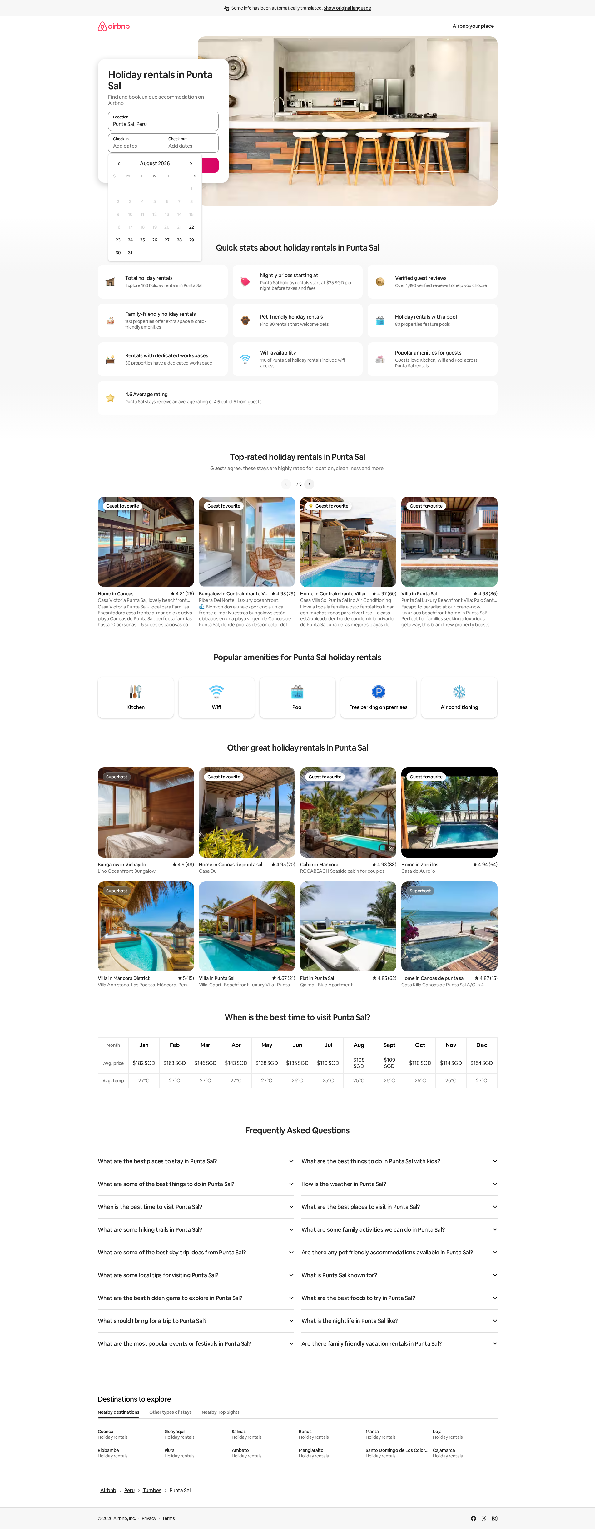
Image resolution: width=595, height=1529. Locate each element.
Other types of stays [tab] (170, 1412)
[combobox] (163, 124)
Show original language (347, 8)
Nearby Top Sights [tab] (221, 1412)
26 (154, 240)
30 (118, 253)
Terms (168, 1518)
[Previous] (286, 484)
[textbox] (135, 146)
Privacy (149, 1518)
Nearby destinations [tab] (118, 1412)
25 (142, 240)
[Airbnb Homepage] (114, 26)
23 (118, 240)
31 (130, 253)
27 (167, 240)
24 (130, 240)
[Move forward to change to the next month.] (191, 164)
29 (191, 240)
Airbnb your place (473, 26)
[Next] (309, 484)
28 (179, 240)
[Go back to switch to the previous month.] (119, 164)
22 (191, 227)
